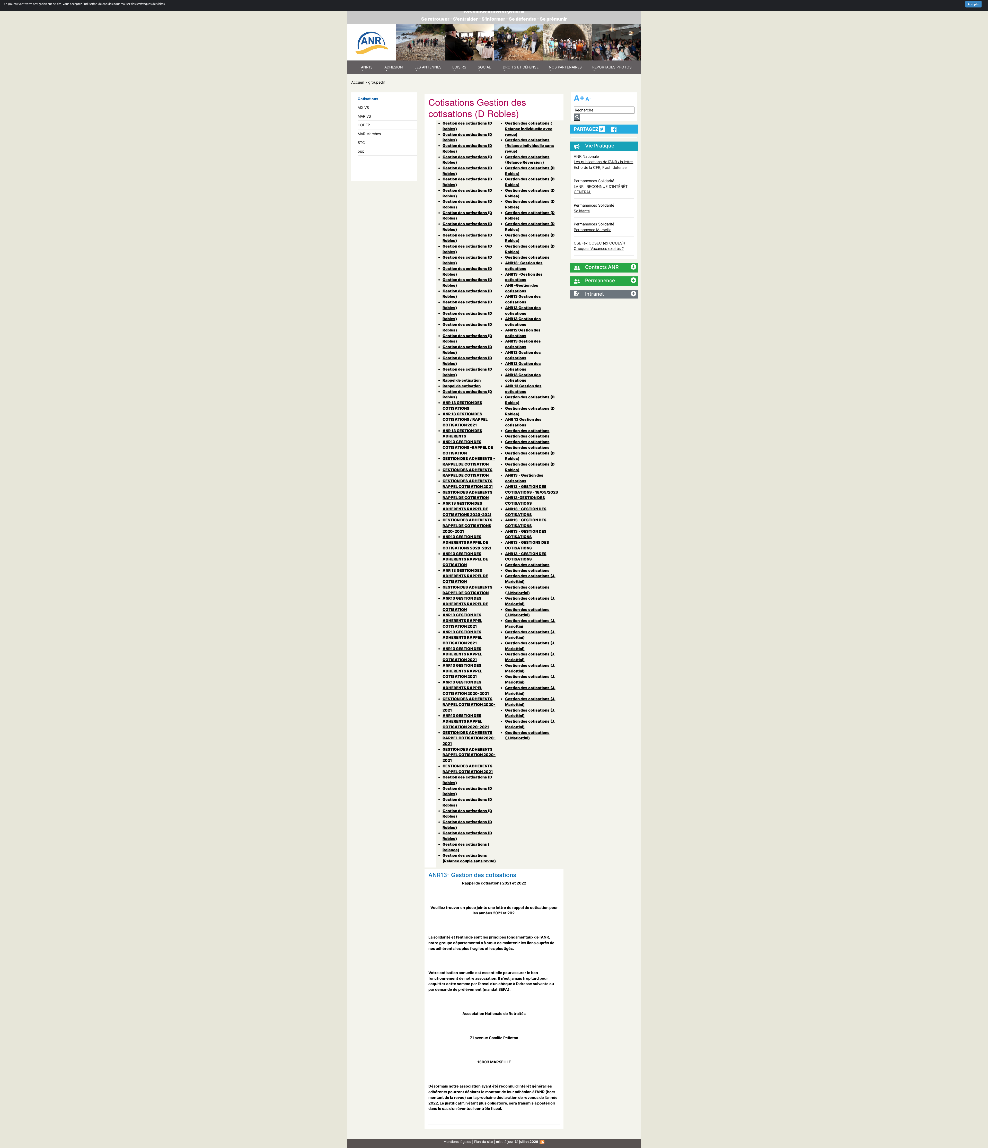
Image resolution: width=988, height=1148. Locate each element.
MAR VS (364, 116)
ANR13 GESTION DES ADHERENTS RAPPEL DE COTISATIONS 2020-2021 (467, 542)
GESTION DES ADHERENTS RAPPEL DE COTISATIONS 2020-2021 (467, 525)
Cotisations (368, 99)
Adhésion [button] (393, 67)
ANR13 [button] (367, 67)
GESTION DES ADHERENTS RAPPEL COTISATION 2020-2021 (469, 704)
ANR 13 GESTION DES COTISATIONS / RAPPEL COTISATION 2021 (465, 419)
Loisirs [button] (459, 67)
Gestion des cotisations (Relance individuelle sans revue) (529, 145)
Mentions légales (457, 1142)
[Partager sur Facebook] (614, 129)
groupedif (376, 82)
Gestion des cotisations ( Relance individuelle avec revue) (528, 128)
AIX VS (363, 107)
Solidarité (582, 211)
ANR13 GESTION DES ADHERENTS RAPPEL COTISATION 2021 (462, 620)
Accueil (357, 82)
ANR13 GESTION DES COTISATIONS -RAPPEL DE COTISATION (468, 447)
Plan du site (483, 1142)
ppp (361, 151)
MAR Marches (369, 134)
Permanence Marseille (592, 229)
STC (361, 142)
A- (588, 99)
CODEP (364, 125)
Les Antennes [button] (428, 67)
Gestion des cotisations (527, 257)
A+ (579, 98)
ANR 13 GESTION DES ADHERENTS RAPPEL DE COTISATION (465, 576)
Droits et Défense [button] (521, 67)
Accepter (973, 4)
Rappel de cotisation (462, 380)
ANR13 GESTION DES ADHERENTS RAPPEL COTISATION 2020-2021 (466, 687)
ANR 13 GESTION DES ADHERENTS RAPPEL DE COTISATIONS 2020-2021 (467, 508)
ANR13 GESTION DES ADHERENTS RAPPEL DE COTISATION (465, 559)
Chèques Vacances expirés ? (599, 248)
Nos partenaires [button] (565, 67)
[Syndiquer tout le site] (542, 1142)
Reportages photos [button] (612, 67)
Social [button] (484, 67)
